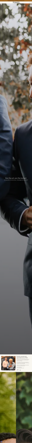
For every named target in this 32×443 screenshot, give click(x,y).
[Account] (30, 2)
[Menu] (0, 2)
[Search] (2, 2)
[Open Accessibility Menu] (1, 441)
